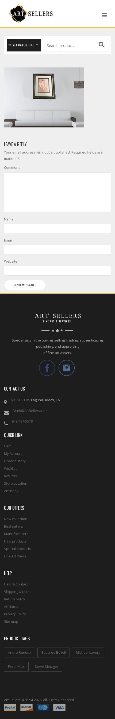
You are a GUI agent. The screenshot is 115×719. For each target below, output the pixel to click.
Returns (10, 476)
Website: (11, 261)
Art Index (11, 491)
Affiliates (11, 606)
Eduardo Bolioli (53, 652)
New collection (15, 519)
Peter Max (16, 666)
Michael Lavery (88, 652)
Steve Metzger (46, 666)
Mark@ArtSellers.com (30, 410)
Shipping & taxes (17, 591)
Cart (7, 446)
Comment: (12, 167)
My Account (13, 453)
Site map (11, 621)
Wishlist (10, 468)
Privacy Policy (15, 614)
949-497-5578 (22, 421)
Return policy (14, 599)
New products (15, 541)
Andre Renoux (19, 652)
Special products (17, 549)
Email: (8, 240)
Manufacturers (16, 534)
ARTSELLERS (20, 399)
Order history (15, 461)
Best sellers (13, 526)
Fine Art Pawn (15, 556)
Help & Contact (16, 584)
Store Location (15, 483)
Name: (9, 219)
